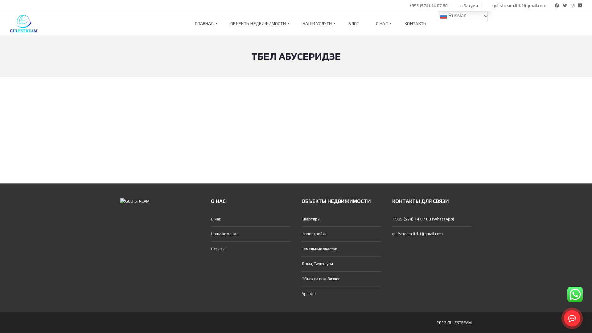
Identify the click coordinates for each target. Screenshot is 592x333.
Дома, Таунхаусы (317, 263)
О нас (216, 219)
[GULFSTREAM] (23, 23)
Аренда (309, 293)
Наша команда (225, 234)
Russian (457, 15)
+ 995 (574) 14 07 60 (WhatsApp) (423, 219)
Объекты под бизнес (321, 279)
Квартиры (311, 219)
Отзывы (218, 249)
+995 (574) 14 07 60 (428, 5)
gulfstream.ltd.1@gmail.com (518, 5)
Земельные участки (319, 249)
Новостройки (314, 234)
